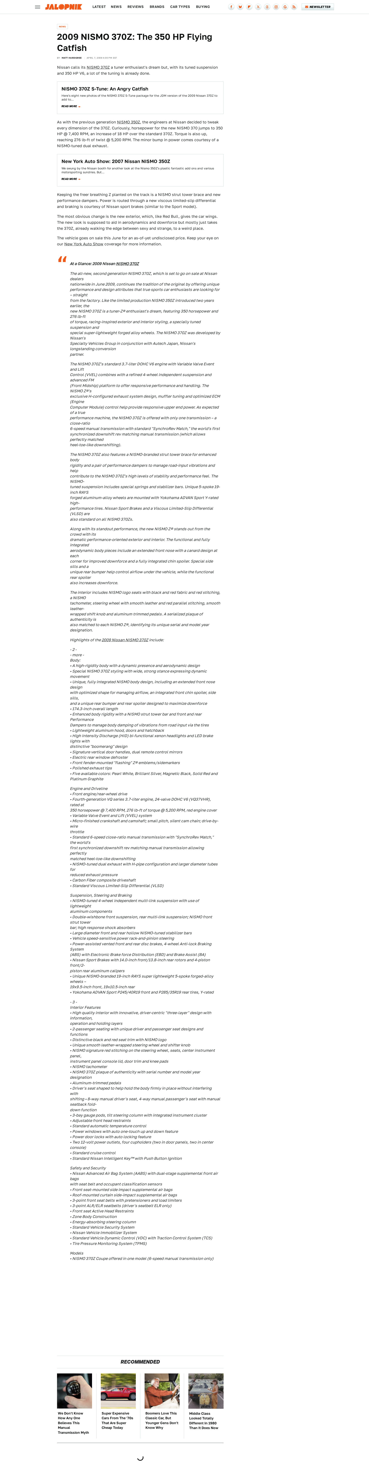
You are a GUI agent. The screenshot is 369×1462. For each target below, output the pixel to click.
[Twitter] (258, 7)
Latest (99, 7)
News (116, 7)
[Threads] (267, 7)
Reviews (135, 7)
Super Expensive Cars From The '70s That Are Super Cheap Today (117, 1420)
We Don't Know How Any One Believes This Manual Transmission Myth (73, 1423)
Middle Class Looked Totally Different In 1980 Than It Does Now (203, 1421)
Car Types (180, 7)
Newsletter (320, 7)
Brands (157, 7)
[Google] (285, 7)
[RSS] (294, 7)
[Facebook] (231, 7)
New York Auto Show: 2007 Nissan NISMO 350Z (116, 161)
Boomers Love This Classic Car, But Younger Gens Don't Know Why (161, 1420)
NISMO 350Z (128, 122)
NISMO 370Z (98, 67)
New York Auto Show (83, 244)
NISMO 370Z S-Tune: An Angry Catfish (105, 89)
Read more (69, 106)
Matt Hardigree (72, 57)
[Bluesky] (240, 7)
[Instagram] (276, 7)
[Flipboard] (249, 7)
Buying (203, 7)
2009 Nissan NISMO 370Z (125, 640)
